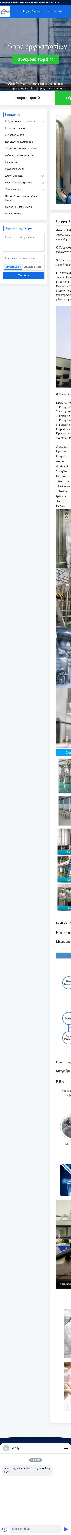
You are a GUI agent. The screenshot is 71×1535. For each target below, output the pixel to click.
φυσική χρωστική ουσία (18, 206)
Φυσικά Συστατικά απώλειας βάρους (21, 198)
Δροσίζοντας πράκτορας (19, 141)
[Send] (66, 1529)
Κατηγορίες (55, 11)
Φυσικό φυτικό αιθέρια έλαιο (21, 148)
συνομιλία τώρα (33, 59)
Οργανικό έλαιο (13, 189)
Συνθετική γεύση (14, 134)
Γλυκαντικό (11, 162)
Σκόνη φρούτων (14, 175)
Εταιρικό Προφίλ (27, 98)
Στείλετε (23, 275)
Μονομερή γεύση (15, 168)
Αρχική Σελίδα (31, 11)
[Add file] (4, 1529)
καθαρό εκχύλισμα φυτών (19, 155)
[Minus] (66, 1448)
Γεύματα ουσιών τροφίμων (20, 121)
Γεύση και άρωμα (15, 128)
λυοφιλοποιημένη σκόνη (19, 182)
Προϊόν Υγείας (13, 213)
